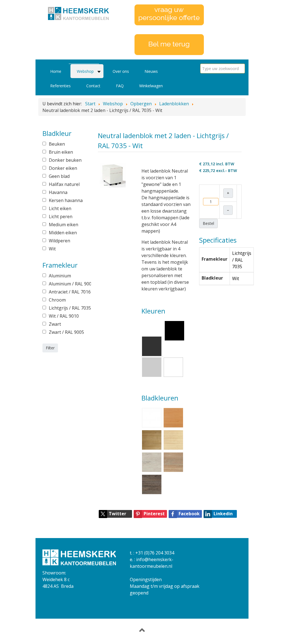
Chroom (57, 300)
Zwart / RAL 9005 (66, 332)
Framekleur (214, 259)
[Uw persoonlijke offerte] (169, 14)
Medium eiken (63, 225)
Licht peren (60, 216)
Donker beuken (65, 160)
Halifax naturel (64, 184)
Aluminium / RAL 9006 (66, 284)
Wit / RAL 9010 (64, 316)
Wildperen (59, 241)
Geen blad (59, 176)
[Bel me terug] (169, 44)
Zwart (55, 324)
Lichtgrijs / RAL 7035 (66, 308)
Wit (52, 249)
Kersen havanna (66, 200)
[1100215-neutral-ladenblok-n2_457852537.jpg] (113, 175)
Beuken (57, 144)
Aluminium (60, 276)
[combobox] (222, 68)
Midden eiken (63, 233)
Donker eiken (63, 168)
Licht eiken (60, 208)
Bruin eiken (61, 152)
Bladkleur (212, 278)
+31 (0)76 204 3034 (154, 553)
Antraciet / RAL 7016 (66, 292)
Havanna (58, 192)
